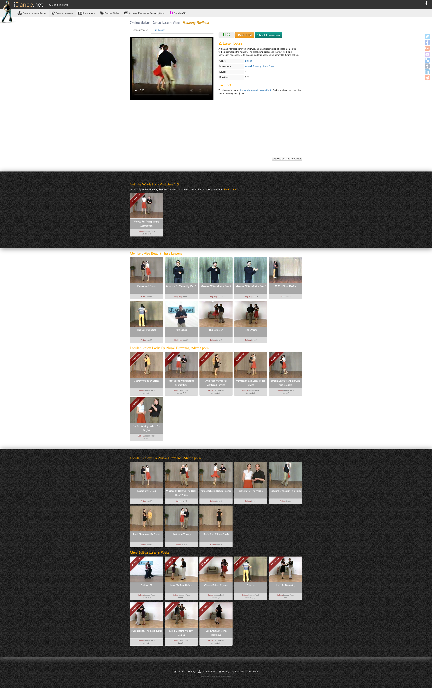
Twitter (254, 671)
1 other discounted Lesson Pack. (256, 90)
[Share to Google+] (427, 48)
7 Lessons (275, 561)
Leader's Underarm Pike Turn (286, 491)
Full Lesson (159, 30)
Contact (180, 671)
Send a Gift (179, 13)
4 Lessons (135, 561)
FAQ (192, 671)
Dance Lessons (64, 13)
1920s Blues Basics (285, 286)
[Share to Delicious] (427, 60)
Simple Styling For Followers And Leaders (285, 383)
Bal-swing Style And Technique (216, 633)
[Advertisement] (216, 132)
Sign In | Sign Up (59, 5)
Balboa (248, 61)
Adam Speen (269, 66)
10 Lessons (205, 607)
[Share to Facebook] (427, 42)
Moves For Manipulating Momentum (146, 224)
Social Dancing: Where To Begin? (146, 428)
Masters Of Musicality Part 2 (216, 286)
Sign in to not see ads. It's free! (287, 158)
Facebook (239, 671)
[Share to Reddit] (427, 77)
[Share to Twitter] (427, 36)
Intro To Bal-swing (285, 585)
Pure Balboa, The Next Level (146, 631)
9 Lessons (135, 607)
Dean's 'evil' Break (146, 286)
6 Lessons (135, 198)
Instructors (88, 13)
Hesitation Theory (181, 534)
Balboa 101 (146, 585)
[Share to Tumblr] (427, 66)
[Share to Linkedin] (427, 71)
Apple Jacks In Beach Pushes (216, 491)
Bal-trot (251, 585)
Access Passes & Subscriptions (146, 13)
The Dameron (216, 330)
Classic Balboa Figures (216, 585)
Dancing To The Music (251, 491)
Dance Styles (111, 13)
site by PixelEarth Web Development (216, 676)
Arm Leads (181, 330)
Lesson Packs (35, 13)
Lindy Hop (178, 297)
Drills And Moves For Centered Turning (216, 383)
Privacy (225, 671)
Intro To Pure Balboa (181, 585)
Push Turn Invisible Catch (146, 534)
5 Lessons (135, 357)
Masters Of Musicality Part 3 (251, 286)
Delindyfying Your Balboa (146, 381)
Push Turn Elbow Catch (216, 534)
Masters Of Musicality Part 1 (181, 286)
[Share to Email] (427, 54)
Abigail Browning (253, 66)
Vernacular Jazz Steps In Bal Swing (250, 383)
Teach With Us (208, 671)
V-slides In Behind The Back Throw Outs (181, 493)
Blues (282, 297)
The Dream (251, 330)
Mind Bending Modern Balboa (181, 633)
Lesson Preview (140, 30)
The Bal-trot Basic (146, 330)
